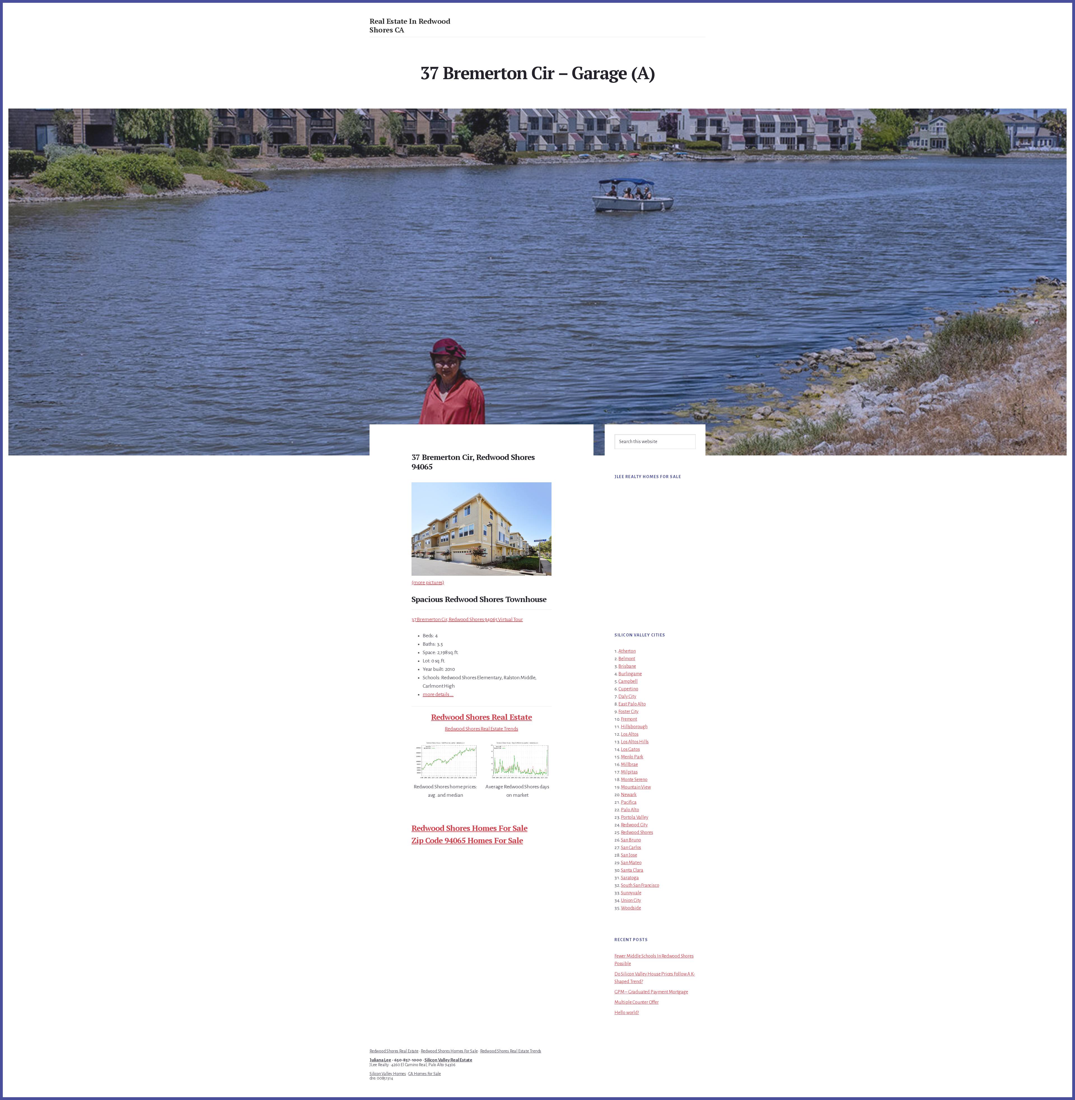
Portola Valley (634, 817)
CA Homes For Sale (424, 1073)
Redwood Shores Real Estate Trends (481, 729)
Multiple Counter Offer (636, 1002)
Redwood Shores (637, 832)
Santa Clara (632, 870)
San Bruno (631, 840)
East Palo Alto (632, 704)
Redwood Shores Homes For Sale (469, 828)
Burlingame (630, 673)
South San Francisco (640, 885)
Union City (631, 900)
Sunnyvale (631, 892)
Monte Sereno (634, 779)
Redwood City (634, 825)
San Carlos (631, 847)
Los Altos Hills (635, 741)
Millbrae (629, 764)
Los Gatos (630, 749)
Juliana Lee (380, 1060)
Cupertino (628, 689)
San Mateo (631, 862)
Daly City (627, 696)
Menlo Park (632, 757)
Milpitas (629, 772)
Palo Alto (630, 809)
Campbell (627, 681)
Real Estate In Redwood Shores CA (410, 25)
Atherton (626, 651)
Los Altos (629, 734)
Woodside (631, 908)
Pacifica (628, 802)
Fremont (629, 719)
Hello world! (626, 1012)
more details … (438, 694)
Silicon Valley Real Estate (448, 1060)
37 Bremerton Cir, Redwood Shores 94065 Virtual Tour (467, 619)
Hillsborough (634, 726)
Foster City (628, 711)
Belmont (626, 658)
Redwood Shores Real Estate (481, 717)
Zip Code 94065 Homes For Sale (467, 840)
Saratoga (630, 877)
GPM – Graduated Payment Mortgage (651, 992)
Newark (629, 794)
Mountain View (636, 787)
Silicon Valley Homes (388, 1073)
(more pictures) (428, 582)
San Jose (629, 855)
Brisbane (627, 666)
